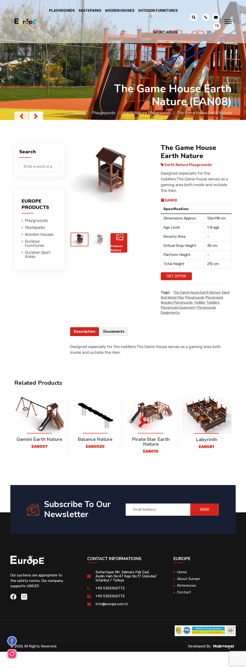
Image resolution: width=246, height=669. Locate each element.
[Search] (56, 164)
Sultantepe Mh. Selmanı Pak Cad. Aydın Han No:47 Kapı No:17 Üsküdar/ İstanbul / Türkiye (126, 576)
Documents (113, 331)
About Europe (188, 579)
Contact (184, 592)
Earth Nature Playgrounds (147, 113)
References (186, 585)
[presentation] (21, 116)
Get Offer (176, 276)
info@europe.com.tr (112, 604)
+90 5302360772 (110, 588)
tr (217, 26)
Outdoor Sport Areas (38, 254)
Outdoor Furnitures (34, 243)
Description (84, 331)
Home (79, 113)
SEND (204, 509)
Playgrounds (103, 113)
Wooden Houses (39, 234)
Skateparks (35, 227)
